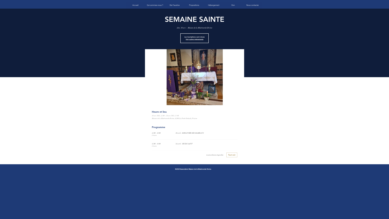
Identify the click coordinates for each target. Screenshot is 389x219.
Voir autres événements (194, 39)
